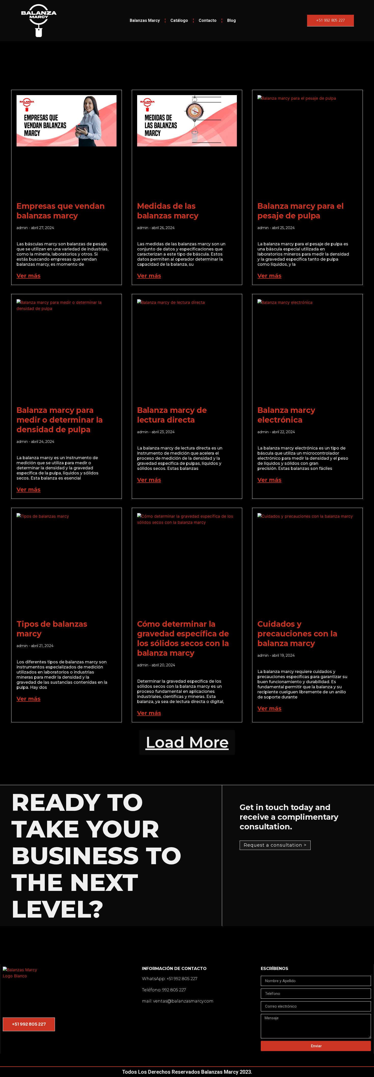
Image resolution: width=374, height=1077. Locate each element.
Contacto (208, 20)
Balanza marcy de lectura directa (172, 415)
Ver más (28, 275)
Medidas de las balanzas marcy (167, 210)
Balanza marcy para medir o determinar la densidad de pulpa (60, 420)
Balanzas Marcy (145, 20)
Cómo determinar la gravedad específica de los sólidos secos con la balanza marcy (183, 638)
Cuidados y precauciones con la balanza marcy (297, 633)
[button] (187, 742)
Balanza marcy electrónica (286, 415)
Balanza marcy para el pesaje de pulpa (300, 210)
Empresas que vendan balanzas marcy (61, 210)
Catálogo (179, 20)
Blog (231, 20)
